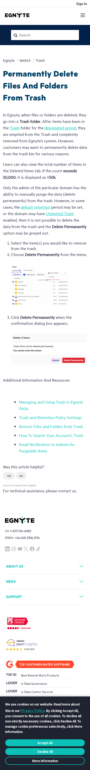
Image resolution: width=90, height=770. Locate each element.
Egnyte (8, 60)
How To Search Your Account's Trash (51, 435)
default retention (35, 207)
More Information (45, 761)
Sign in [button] (81, 3)
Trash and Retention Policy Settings (50, 417)
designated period (60, 127)
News (11, 581)
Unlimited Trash (60, 213)
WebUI (25, 60)
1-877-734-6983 (20, 530)
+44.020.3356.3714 (27, 537)
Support (14, 596)
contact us (67, 490)
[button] (9, 475)
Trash (40, 60)
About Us (14, 566)
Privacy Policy (32, 710)
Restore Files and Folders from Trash (51, 426)
